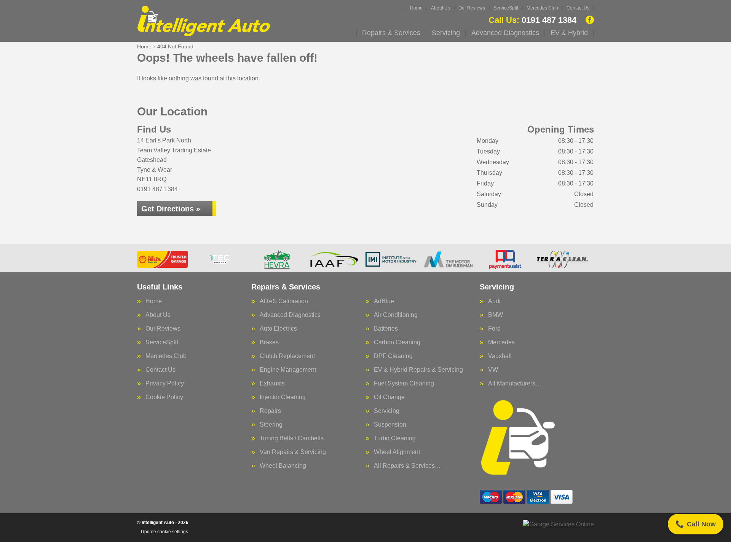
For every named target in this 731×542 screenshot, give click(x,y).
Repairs (270, 411)
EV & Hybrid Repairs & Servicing (418, 370)
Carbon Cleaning (397, 342)
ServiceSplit (505, 8)
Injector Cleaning (283, 397)
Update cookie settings (164, 531)
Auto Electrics (278, 329)
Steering (271, 425)
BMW (495, 315)
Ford (494, 329)
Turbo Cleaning (395, 438)
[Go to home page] (203, 21)
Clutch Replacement (287, 356)
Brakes (269, 342)
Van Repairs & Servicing (293, 452)
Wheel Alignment (397, 452)
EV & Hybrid (569, 32)
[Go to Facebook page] (590, 20)
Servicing (446, 32)
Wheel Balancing (283, 466)
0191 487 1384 (532, 20)
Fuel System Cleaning (404, 384)
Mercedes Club (542, 8)
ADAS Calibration (284, 301)
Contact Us (578, 8)
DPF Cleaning (393, 356)
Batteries (386, 329)
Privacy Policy (164, 384)
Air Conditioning (396, 315)
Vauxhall (500, 356)
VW (493, 370)
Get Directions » (170, 209)
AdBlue (384, 301)
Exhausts (272, 384)
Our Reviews (471, 8)
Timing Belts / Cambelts (292, 438)
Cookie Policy (164, 397)
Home (416, 8)
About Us (440, 8)
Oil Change (389, 397)
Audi (494, 301)
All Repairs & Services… (407, 466)
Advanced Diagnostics (505, 32)
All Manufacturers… (514, 384)
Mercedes (501, 342)
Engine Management (288, 370)
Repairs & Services (391, 32)
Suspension (390, 425)
